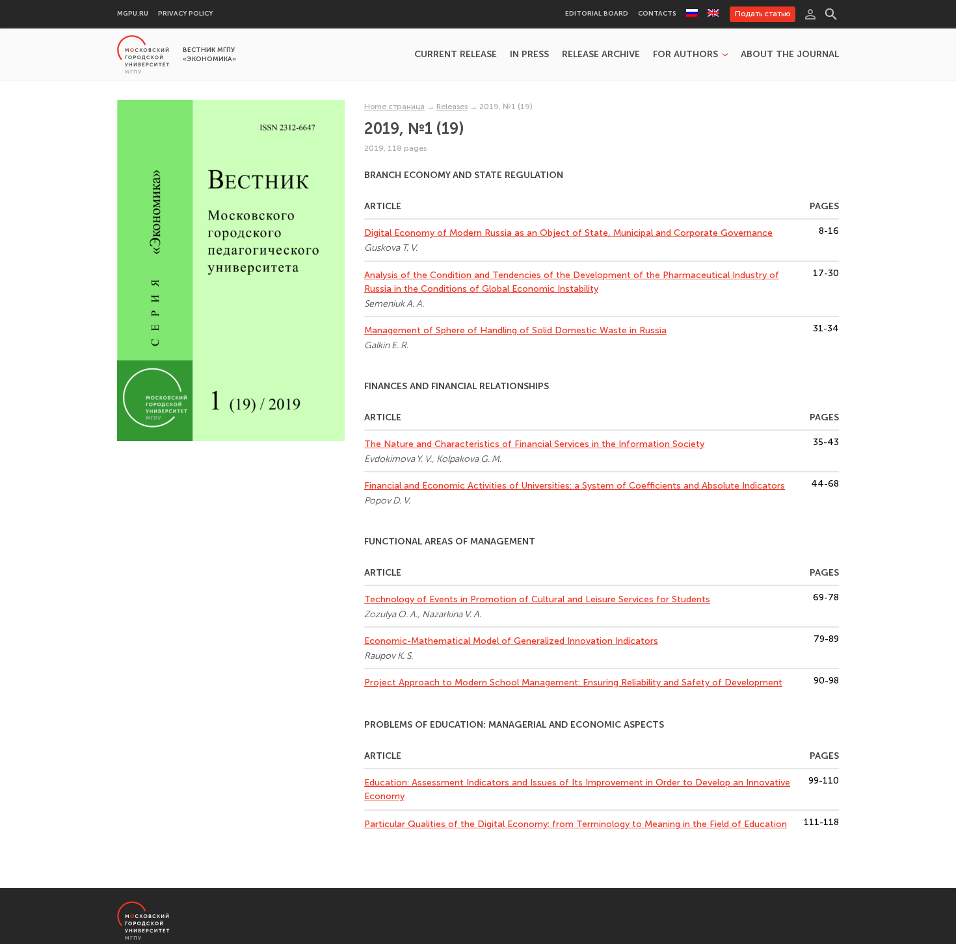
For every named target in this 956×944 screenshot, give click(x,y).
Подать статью (762, 13)
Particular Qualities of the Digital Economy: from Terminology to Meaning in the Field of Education (575, 824)
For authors (685, 54)
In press (529, 54)
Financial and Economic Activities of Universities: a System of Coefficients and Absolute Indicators (574, 485)
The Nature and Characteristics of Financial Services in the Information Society (534, 444)
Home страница (394, 106)
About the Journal (790, 54)
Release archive (601, 54)
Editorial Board (596, 14)
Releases (452, 106)
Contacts (657, 14)
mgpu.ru (132, 14)
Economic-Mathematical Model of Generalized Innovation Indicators (511, 640)
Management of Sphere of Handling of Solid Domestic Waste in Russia (515, 330)
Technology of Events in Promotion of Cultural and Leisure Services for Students (537, 599)
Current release (455, 54)
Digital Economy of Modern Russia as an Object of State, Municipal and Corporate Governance (568, 232)
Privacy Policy (185, 14)
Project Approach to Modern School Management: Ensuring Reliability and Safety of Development (573, 682)
